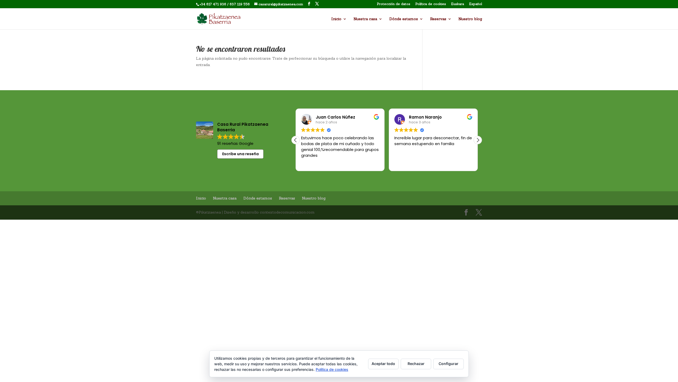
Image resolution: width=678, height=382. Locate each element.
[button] (478, 140)
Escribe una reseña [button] (240, 154)
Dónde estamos (403, 19)
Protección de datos (393, 4)
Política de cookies (430, 4)
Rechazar (416, 363)
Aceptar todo (383, 363)
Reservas (438, 19)
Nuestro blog (470, 19)
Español (475, 4)
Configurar (448, 363)
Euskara (457, 4)
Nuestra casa (365, 19)
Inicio (336, 19)
